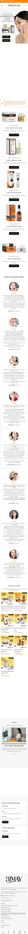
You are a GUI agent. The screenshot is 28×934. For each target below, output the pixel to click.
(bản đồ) (19, 2)
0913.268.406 (5, 895)
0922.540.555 (11, 0)
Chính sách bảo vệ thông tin (7, 918)
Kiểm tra (5, 822)
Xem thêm (14, 753)
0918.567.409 (11, 895)
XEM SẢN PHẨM (14, 134)
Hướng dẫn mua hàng (5, 925)
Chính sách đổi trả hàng (6, 909)
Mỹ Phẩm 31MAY (14, 741)
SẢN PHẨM (6, 40)
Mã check (4, 816)
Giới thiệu (3, 903)
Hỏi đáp (2, 927)
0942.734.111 (5, 0)
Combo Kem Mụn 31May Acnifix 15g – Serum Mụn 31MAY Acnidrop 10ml (20, 608)
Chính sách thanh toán (5, 916)
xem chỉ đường (12, 893)
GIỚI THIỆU (6, 36)
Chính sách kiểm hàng (5, 907)
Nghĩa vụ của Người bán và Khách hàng (9, 905)
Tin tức (2, 922)
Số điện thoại (5, 806)
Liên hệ (2, 920)
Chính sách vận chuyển (6, 911)
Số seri (3, 811)
